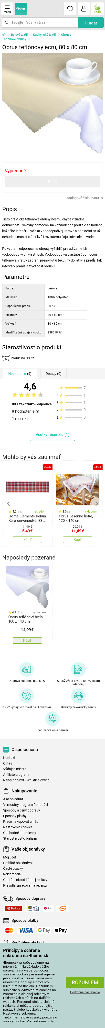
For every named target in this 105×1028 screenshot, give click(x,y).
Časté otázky (13, 868)
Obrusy (66, 34)
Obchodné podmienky (19, 833)
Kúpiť (52, 181)
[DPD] (47, 908)
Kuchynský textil (44, 34)
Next (96, 504)
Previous (8, 504)
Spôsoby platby (15, 816)
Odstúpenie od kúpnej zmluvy (25, 880)
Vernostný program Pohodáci (25, 805)
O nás (7, 763)
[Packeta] (13, 908)
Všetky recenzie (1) (53, 434)
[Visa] (25, 930)
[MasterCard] (9, 930)
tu (52, 1021)
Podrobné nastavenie (85, 992)
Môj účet (9, 857)
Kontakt (9, 758)
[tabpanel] (52, 103)
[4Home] (5, 35)
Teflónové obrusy (14, 39)
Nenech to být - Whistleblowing (26, 780)
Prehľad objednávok (18, 863)
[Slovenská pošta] (32, 908)
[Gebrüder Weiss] (62, 908)
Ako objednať (13, 799)
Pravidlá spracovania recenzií (25, 885)
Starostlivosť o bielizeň (20, 838)
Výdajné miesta (14, 769)
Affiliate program (16, 775)
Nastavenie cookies (17, 827)
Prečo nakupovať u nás (20, 821)
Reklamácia (12, 874)
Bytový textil (19, 34)
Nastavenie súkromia (19, 1013)
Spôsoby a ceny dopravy (21, 810)
